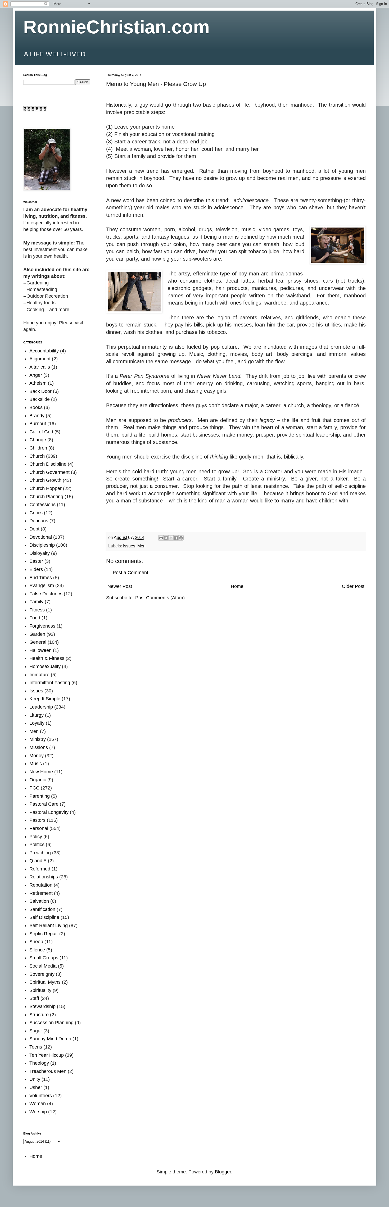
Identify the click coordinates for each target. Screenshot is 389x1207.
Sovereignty (42, 974)
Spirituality (40, 990)
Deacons (38, 520)
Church (37, 456)
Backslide (39, 399)
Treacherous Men (47, 1071)
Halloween (40, 650)
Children (38, 448)
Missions (38, 747)
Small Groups (43, 957)
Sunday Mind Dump (50, 1038)
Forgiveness (42, 626)
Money (36, 755)
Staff (34, 998)
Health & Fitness (46, 658)
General (37, 642)
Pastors (37, 820)
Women (37, 1103)
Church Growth (45, 480)
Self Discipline (44, 917)
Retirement (41, 893)
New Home (41, 771)
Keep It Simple (44, 698)
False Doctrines (45, 593)
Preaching (40, 852)
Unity (34, 1079)
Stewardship (42, 1006)
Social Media (43, 966)
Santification (42, 909)
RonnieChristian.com (116, 27)
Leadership (41, 707)
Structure (39, 1014)
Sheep (36, 941)
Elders (36, 569)
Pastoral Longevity (49, 812)
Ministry (37, 739)
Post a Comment (130, 572)
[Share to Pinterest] (181, 538)
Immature (39, 674)
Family (36, 601)
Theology (39, 1063)
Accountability (44, 350)
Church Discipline (47, 464)
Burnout (37, 423)
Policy (35, 836)
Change (37, 439)
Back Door (40, 391)
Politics (36, 844)
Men (141, 545)
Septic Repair (43, 933)
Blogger (223, 1171)
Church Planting (46, 496)
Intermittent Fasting (49, 682)
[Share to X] (171, 538)
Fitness (37, 609)
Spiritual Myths (45, 982)
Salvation (39, 901)
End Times (40, 577)
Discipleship (42, 545)
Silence (37, 949)
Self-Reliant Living (48, 925)
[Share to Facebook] (176, 538)
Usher (35, 1087)
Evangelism (41, 585)
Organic (37, 779)
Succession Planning (51, 1022)
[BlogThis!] (166, 538)
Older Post (353, 586)
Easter (36, 561)
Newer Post (119, 586)
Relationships (43, 876)
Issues (129, 545)
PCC (34, 788)
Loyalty (36, 723)
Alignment (40, 358)
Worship (38, 1111)
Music (35, 763)
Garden (37, 634)
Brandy (36, 415)
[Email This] (161, 538)
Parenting (39, 796)
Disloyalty (39, 553)
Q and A (38, 860)
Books (36, 407)
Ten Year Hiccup (46, 1055)
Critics (36, 512)
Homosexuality (45, 666)
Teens (35, 1047)
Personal (38, 828)
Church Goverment (49, 472)
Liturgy (36, 715)
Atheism (38, 383)
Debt (34, 529)
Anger (35, 375)
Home (237, 586)
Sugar (35, 1030)
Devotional (40, 537)
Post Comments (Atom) (160, 597)
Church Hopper (45, 488)
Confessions (42, 504)
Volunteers (40, 1095)
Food (34, 617)
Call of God (41, 431)
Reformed (39, 869)
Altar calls (39, 367)
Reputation (40, 885)
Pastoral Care (43, 804)
